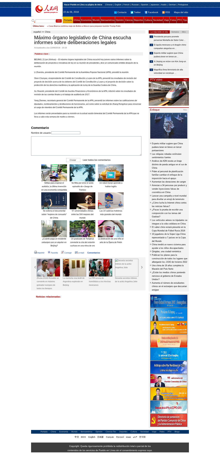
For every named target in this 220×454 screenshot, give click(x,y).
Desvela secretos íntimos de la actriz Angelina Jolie (126, 280)
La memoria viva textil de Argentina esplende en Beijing (74, 281)
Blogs (177, 432)
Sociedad (158, 20)
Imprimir (40, 253)
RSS (167, 12)
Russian (135, 5)
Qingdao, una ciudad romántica (166, 251)
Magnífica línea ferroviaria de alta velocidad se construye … (168, 71)
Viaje (166, 20)
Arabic (164, 5)
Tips (185, 20)
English (118, 5)
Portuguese (183, 5)
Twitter (137, 12)
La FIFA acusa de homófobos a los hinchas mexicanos (100, 281)
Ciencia (129, 20)
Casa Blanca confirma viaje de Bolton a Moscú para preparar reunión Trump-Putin (84, 26)
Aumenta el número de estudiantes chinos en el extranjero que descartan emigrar (169, 286)
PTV (179, 20)
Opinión (120, 20)
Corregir (68, 253)
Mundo (96, 20)
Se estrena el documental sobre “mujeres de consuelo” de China (54, 214)
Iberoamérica (108, 20)
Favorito (54, 253)
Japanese (154, 5)
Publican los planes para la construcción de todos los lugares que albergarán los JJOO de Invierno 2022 (169, 258)
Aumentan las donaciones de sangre (169, 182)
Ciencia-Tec (111, 432)
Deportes (138, 20)
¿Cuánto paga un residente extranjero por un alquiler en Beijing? (54, 242)
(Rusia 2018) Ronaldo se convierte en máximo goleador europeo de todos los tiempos (48, 283)
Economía (86, 20)
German (172, 5)
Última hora (38, 26)
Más (185, 80)
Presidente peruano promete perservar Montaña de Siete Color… (169, 38)
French (126, 5)
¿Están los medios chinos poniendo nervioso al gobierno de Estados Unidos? (168, 276)
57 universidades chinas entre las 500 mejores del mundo (82, 214)
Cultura (148, 20)
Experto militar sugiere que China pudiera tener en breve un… (168, 55)
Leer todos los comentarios (96, 160)
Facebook (153, 12)
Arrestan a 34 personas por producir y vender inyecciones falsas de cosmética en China (169, 188)
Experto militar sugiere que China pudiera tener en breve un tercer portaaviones (167, 147)
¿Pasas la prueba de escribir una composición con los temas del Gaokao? (167, 213)
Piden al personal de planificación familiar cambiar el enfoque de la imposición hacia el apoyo (167, 175)
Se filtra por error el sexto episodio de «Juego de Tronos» (82, 186)
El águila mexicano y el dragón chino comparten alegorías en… (170, 47)
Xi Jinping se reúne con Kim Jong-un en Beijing (170, 63)
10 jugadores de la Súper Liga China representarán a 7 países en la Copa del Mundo (169, 237)
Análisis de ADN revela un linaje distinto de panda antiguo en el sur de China (169, 164)
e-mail (81, 253)
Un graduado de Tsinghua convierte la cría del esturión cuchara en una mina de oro (82, 242)
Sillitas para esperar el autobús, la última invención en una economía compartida (54, 186)
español (37, 32)
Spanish (144, 5)
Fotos (173, 20)
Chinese (109, 5)
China (77, 20)
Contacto (122, 12)
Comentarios (93, 253)
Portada (68, 20)
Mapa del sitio (181, 12)
